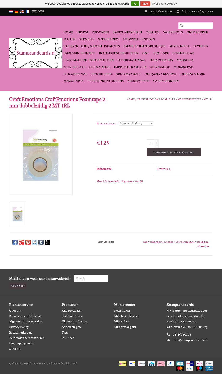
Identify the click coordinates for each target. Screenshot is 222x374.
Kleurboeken (138, 80)
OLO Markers (99, 67)
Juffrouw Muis (192, 74)
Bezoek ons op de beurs (25, 316)
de (16, 11)
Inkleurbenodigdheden (119, 53)
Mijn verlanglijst (125, 327)
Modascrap (183, 67)
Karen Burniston (127, 32)
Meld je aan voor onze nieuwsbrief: (39, 278)
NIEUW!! (82, 32)
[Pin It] (28, 242)
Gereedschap (183, 53)
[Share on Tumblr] (41, 242)
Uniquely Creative (160, 74)
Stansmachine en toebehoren (89, 60)
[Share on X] (47, 242)
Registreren (122, 310)
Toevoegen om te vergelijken (192, 241)
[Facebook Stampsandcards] (201, 278)
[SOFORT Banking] (160, 362)
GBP (41, 11)
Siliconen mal (75, 74)
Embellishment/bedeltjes (145, 46)
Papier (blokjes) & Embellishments (92, 46)
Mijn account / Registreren (197, 11)
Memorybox (74, 80)
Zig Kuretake (74, 67)
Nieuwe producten (74, 321)
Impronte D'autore (130, 67)
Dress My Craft (128, 74)
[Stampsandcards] (35, 53)
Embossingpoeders (79, 53)
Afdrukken (203, 246)
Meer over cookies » (164, 3)
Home (68, 32)
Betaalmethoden (20, 332)
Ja (134, 3)
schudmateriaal (132, 60)
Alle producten (72, 310)
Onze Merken (197, 32)
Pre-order (100, 32)
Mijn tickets (122, 321)
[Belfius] (141, 362)
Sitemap (14, 348)
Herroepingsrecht (21, 343)
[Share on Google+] (21, 242)
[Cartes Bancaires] (179, 362)
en (22, 11)
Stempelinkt (108, 39)
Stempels (87, 39)
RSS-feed (68, 338)
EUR (35, 11)
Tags (65, 332)
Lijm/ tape (161, 53)
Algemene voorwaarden (25, 321)
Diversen (201, 46)
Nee (145, 3)
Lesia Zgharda (161, 60)
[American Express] (208, 367)
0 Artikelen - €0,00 (160, 11)
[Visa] (189, 367)
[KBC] (151, 362)
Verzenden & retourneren (27, 338)
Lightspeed (71, 363)
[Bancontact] (132, 362)
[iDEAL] (122, 362)
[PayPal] (170, 362)
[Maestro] (199, 367)
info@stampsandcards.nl (190, 340)
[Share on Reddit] (34, 242)
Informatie (104, 169)
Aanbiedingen (71, 327)
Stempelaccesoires (139, 39)
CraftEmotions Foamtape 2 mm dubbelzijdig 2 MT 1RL (175, 99)
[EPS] (199, 362)
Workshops (173, 32)
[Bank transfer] (208, 362)
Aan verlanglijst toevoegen (158, 241)
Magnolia (185, 60)
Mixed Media (179, 46)
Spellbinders (101, 74)
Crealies (153, 32)
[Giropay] (189, 362)
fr (27, 11)
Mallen (70, 39)
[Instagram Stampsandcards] (209, 278)
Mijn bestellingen (126, 316)
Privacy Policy (19, 327)
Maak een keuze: (107, 123)
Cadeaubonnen (166, 80)
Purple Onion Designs (105, 80)
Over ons (15, 310)
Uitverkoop (160, 67)
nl (11, 11)
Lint (145, 53)
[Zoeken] (181, 25)
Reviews (164, 169)
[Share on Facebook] (15, 242)
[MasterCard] (179, 367)
